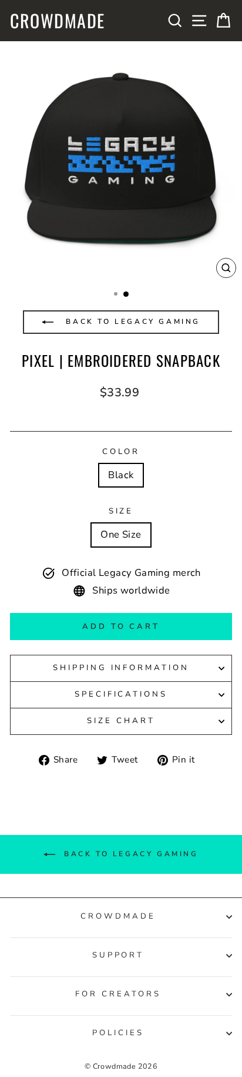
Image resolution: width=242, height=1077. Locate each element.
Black (120, 475)
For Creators (118, 994)
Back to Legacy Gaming (131, 321)
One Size (120, 534)
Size (121, 511)
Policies (118, 1033)
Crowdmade (57, 20)
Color (121, 451)
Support (118, 955)
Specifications (121, 694)
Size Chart (121, 720)
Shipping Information (121, 667)
